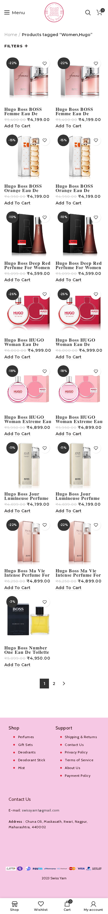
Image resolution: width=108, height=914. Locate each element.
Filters (13, 46)
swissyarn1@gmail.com (40, 810)
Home (10, 34)
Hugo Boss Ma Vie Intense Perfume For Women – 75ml (27, 574)
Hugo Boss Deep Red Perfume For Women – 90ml (27, 267)
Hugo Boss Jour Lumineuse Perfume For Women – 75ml (26, 498)
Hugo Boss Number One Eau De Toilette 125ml (26, 651)
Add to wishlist (45, 63)
